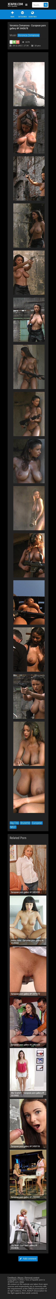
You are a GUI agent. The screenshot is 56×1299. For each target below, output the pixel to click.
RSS (22, 1282)
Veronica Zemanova (28, 35)
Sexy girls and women (16, 5)
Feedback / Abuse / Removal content (23, 1277)
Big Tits (14, 823)
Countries (32, 17)
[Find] (46, 5)
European (37, 823)
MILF (13, 827)
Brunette (25, 823)
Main (12, 17)
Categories (22, 17)
